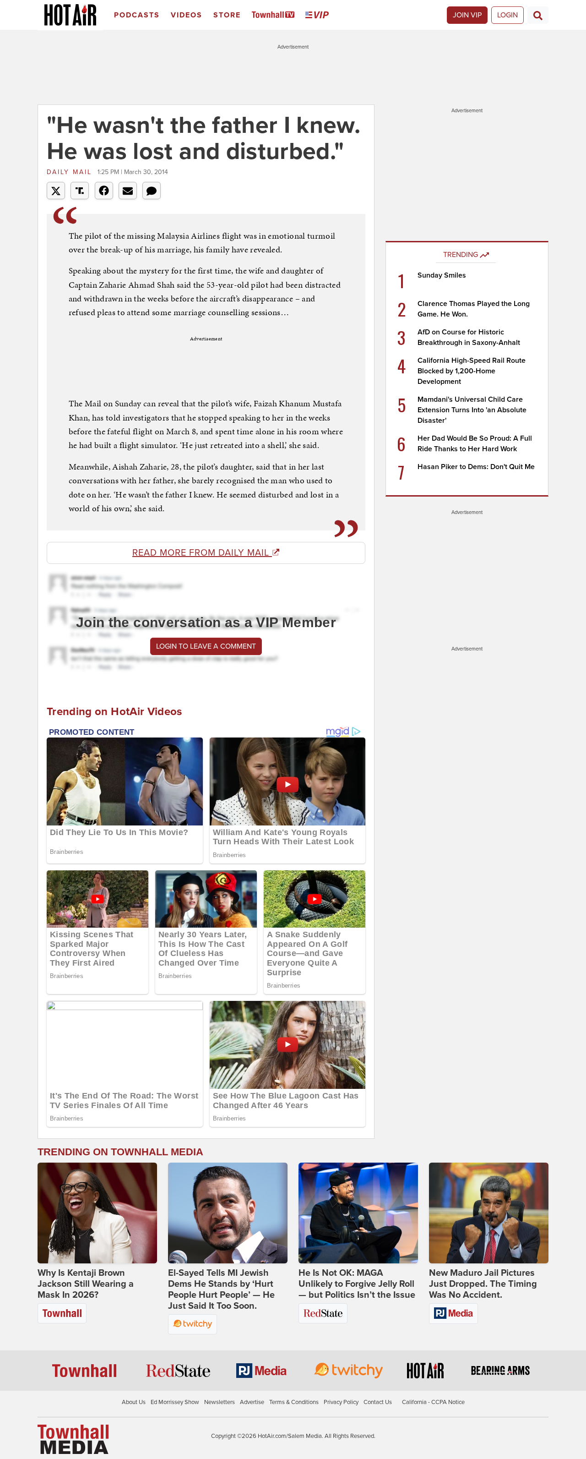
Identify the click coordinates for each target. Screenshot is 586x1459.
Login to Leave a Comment (206, 646)
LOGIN (507, 15)
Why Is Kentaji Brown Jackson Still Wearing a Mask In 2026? (86, 1284)
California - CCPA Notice (433, 1402)
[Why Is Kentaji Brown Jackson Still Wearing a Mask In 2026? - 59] (97, 1213)
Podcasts (137, 15)
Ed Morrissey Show (175, 1402)
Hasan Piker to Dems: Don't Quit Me (476, 466)
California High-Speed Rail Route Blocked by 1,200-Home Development (472, 371)
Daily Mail (71, 172)
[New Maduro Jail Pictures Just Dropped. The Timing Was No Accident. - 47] (488, 1213)
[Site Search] (537, 15)
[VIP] (319, 15)
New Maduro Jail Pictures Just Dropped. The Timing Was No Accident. (483, 1284)
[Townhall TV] (275, 15)
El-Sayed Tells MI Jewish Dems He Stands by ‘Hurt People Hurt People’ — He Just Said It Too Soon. (221, 1289)
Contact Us (378, 1402)
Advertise (252, 1402)
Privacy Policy (341, 1402)
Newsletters (219, 1402)
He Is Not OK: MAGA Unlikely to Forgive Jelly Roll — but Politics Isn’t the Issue (356, 1284)
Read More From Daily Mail (202, 552)
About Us (134, 1402)
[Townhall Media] (73, 1439)
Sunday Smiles (442, 275)
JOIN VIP (467, 15)
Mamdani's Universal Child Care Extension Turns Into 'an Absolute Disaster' (472, 410)
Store (227, 15)
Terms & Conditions (294, 1402)
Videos (186, 15)
